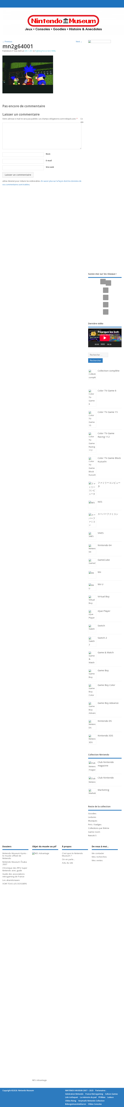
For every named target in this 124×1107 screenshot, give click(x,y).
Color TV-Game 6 (107, 390)
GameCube (104, 559)
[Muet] (114, 344)
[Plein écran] (118, 344)
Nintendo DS (105, 720)
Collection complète (108, 370)
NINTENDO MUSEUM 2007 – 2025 (79, 1090)
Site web (50, 167)
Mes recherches (99, 856)
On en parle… (68, 859)
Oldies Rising (70, 1100)
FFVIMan (101, 1097)
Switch (101, 625)
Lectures (92, 817)
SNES (101, 532)
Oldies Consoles (95, 1104)
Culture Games (111, 1094)
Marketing (103, 789)
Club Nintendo (106, 777)
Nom (48, 154)
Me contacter (98, 853)
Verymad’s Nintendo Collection (91, 1100)
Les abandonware (11, 880)
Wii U (100, 584)
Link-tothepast (71, 1097)
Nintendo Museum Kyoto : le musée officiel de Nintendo (14, 856)
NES (100, 501)
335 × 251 (28, 51)
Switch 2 (102, 637)
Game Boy (103, 670)
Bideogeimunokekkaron (75, 1104)
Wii (99, 571)
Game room (94, 832)
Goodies (92, 813)
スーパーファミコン (108, 513)
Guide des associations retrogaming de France (13, 875)
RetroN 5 (92, 835)
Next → (79, 41)
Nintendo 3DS (105, 735)
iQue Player (104, 610)
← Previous (7, 41)
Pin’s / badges (94, 824)
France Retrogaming (94, 1094)
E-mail (49, 160)
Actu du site (67, 862)
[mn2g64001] (27, 92)
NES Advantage (39, 1080)
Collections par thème (98, 828)
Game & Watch (106, 652)
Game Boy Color (106, 684)
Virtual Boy (103, 596)
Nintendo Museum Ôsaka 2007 (14, 863)
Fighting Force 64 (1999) (45, 51)
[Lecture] (92, 344)
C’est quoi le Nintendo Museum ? (72, 854)
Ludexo (110, 1097)
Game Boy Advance (108, 702)
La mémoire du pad (88, 1097)
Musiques (92, 820)
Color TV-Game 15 (108, 411)
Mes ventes (97, 860)
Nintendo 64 (104, 545)
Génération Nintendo (74, 1094)
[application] (104, 338)
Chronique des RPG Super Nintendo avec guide (14, 869)
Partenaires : (100, 1090)
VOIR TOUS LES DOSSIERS (14, 883)
